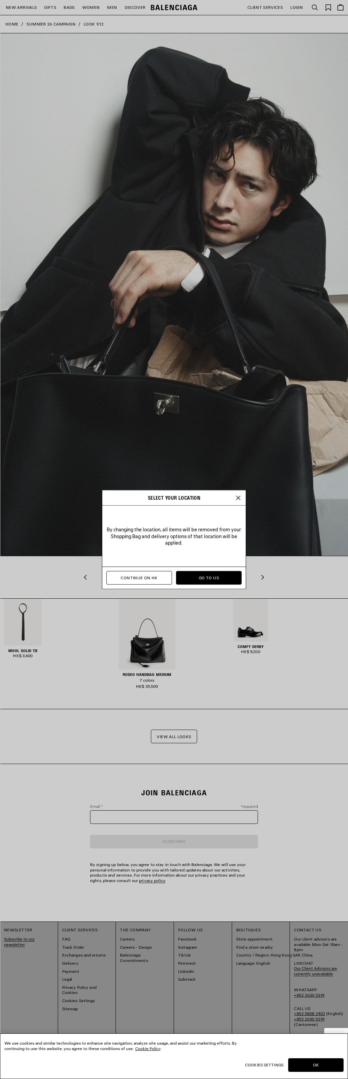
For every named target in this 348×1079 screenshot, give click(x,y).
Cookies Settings (264, 1064)
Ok (316, 1064)
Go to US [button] (209, 577)
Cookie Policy (147, 1048)
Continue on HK (139, 577)
